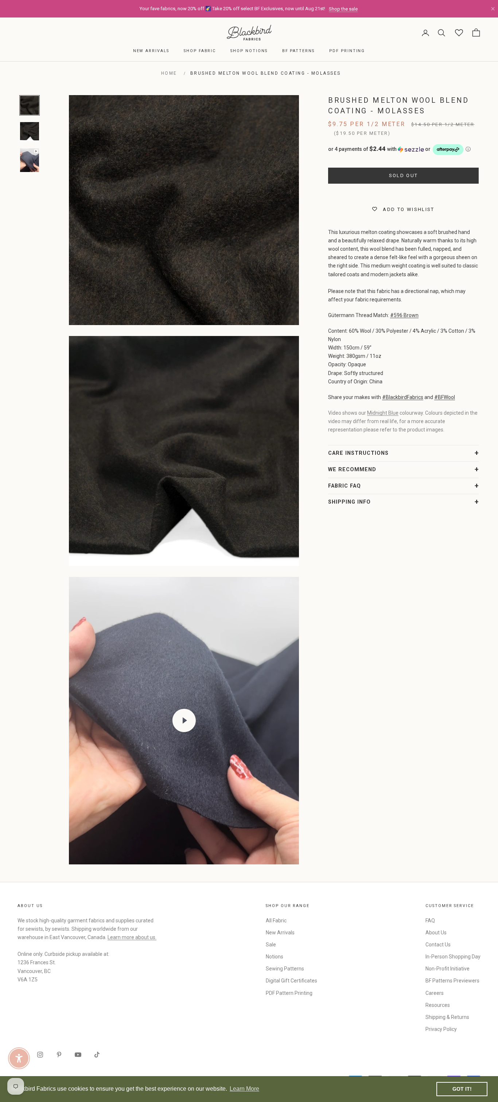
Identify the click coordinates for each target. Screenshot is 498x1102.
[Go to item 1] (29, 105)
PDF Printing (347, 50)
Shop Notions (248, 50)
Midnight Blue (382, 413)
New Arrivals (151, 50)
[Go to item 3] (29, 160)
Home (169, 73)
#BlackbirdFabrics (402, 397)
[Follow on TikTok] (97, 1054)
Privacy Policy (441, 1029)
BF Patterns (298, 50)
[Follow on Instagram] (40, 1054)
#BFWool (444, 397)
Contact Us (438, 944)
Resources (437, 1005)
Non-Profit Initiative (447, 969)
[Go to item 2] (29, 131)
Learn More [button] (244, 1089)
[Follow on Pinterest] (59, 1054)
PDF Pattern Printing (289, 993)
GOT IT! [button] (462, 1089)
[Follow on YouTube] (78, 1054)
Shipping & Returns (447, 1017)
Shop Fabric (200, 50)
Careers (434, 993)
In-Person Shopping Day (453, 957)
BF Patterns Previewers (452, 981)
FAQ (430, 920)
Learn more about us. (132, 937)
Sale (271, 944)
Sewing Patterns (285, 969)
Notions (274, 957)
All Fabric (276, 920)
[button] (403, 149)
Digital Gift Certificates (291, 981)
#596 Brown (404, 315)
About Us (436, 932)
